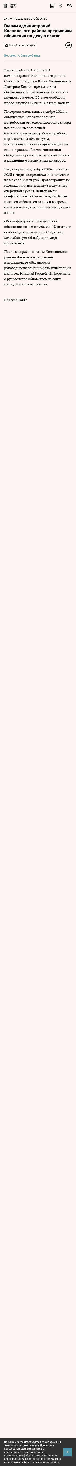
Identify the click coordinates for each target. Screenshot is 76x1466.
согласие (35, 1452)
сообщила (57, 97)
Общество (40, 19)
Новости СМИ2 (15, 300)
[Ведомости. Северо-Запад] (13, 6)
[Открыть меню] (69, 6)
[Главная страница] (5, 6)
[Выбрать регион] (61, 6)
